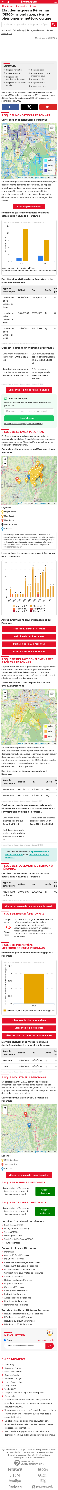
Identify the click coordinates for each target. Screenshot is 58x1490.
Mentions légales (43, 1455)
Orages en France (13, 1368)
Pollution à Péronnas (14, 1259)
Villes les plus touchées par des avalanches (29, 1035)
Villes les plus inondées (29, 206)
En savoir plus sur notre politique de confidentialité (23, 424)
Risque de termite (38, 86)
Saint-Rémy (19, 30)
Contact (52, 1450)
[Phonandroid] (43, 1486)
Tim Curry (9, 1364)
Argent (10, 6)
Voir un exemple (46, 1340)
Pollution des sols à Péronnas (29, 651)
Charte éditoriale (33, 1450)
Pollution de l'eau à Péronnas (29, 644)
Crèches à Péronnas (14, 1287)
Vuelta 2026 (10, 1389)
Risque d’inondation (14, 70)
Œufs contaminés (13, 1371)
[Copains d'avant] (15, 1481)
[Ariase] (15, 1486)
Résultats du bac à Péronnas (18, 1317)
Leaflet (21, 177)
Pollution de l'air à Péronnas (29, 636)
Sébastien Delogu (13, 1378)
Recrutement (29, 1452)
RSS (20, 1452)
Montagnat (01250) (13, 1235)
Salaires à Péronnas (13, 1276)
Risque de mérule (38, 83)
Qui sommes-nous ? (10, 1450)
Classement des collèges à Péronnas (22, 1262)
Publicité (44, 1450)
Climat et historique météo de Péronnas (23, 1273)
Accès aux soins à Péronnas (17, 1298)
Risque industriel (37, 79)
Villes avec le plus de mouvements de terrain (29, 906)
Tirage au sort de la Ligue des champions (24, 1392)
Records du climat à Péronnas (29, 629)
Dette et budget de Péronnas (18, 1280)
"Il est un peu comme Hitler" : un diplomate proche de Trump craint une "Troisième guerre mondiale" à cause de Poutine (30, 1414)
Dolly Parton (10, 1385)
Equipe (22, 1450)
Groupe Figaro (18, 1458)
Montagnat (6, 33)
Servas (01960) (11, 1232)
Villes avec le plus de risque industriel (29, 1175)
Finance (10, 1340)
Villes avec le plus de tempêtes (29, 1020)
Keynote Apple (12, 1375)
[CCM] (43, 1470)
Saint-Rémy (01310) (13, 1225)
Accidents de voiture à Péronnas (19, 1269)
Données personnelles (44, 1452)
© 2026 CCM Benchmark (35, 1458)
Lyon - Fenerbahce (14, 1382)
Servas (49, 30)
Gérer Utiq (31, 1455)
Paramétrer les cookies (17, 1455)
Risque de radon (37, 70)
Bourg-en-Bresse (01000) (16, 1228)
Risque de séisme (13, 73)
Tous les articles (11, 1452)
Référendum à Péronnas (16, 1305)
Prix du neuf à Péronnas (15, 1301)
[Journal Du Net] (15, 1475)
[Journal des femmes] (15, 1470)
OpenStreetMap (40, 177)
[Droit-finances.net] (43, 1475)
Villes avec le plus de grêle (29, 1028)
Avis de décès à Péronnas (16, 1255)
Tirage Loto (10, 1396)
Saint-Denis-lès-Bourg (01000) (19, 1239)
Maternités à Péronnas (15, 1294)
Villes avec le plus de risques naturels (29, 390)
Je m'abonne (27, 418)
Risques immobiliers (26, 6)
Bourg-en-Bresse (35, 30)
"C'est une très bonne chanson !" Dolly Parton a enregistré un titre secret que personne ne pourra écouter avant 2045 (28, 1403)
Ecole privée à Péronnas (16, 1290)
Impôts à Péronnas (13, 1283)
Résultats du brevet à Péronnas (19, 1321)
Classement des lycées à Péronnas (21, 1266)
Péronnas (9, 1252)
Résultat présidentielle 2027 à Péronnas (23, 1313)
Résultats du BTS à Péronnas (18, 1324)
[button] (5, 126)
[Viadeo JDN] (43, 1481)
